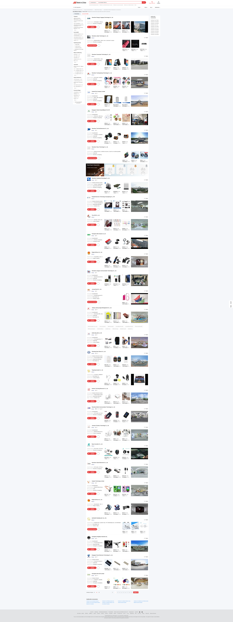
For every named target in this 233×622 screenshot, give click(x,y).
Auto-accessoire (103, 326)
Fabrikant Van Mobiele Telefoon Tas (157, 31)
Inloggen (158, 3)
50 (99, 592)
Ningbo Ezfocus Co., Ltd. (97, 252)
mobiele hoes (107, 328)
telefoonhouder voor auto (92, 326)
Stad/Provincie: (90, 23)
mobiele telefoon (100, 328)
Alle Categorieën (77, 7)
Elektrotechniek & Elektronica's (77, 19)
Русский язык (119, 613)
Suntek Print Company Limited (98, 91)
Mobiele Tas (130, 328)
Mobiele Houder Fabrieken (138, 602)
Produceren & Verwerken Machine (78, 28)
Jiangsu (76, 96)
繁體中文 (90, 613)
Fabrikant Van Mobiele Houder (156, 21)
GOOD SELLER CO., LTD (97, 333)
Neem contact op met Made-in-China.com (121, 611)
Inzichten (136, 611)
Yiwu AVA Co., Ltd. (96, 215)
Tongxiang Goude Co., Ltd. (97, 370)
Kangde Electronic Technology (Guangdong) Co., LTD (103, 196)
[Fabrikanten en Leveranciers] (79, 2)
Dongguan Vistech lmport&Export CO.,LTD (101, 110)
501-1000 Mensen (78, 86)
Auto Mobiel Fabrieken (106, 603)
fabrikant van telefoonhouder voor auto (106, 4)
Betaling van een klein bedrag (78, 50)
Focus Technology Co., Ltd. (115, 615)
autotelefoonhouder (129, 326)
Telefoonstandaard (91, 328)
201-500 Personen (78, 84)
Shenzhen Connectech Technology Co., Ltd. (101, 54)
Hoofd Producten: (90, 22)
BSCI (76, 60)
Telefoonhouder (111, 326)
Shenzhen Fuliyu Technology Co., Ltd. (100, 147)
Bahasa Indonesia (153, 613)
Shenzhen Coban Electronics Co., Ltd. (100, 462)
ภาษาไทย (139, 613)
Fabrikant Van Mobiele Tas (156, 23)
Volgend (135, 592)
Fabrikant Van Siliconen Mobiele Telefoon (93, 602)
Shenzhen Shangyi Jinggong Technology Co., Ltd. (102, 17)
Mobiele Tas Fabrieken (90, 603)
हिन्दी (135, 613)
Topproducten (131, 611)
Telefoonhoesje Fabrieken (122, 602)
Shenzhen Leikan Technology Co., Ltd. (100, 36)
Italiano (115, 613)
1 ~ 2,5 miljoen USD (78, 72)
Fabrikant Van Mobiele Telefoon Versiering (159, 34)
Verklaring (96, 611)
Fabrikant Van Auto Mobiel (156, 24)
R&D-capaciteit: (90, 79)
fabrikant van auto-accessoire (118, 4)
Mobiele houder (123, 328)
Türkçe (143, 613)
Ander (76, 40)
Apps (151, 7)
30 (96, 592)
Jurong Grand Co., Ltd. (97, 289)
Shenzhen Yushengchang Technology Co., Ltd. (102, 73)
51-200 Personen (78, 80)
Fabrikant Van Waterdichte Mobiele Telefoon (159, 32)
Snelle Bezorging (78, 47)
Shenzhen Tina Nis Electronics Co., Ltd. (100, 128)
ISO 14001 (77, 56)
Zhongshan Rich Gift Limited (98, 573)
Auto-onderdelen (78, 23)
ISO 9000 (76, 57)
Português (110, 613)
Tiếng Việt (147, 613)
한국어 (124, 613)
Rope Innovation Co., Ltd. (97, 444)
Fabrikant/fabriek (78, 34)
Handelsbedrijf (78, 35)
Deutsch (106, 613)
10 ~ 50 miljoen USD (78, 70)
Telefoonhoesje (115, 328)
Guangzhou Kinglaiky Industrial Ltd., (99, 536)
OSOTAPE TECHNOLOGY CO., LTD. (99, 518)
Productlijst (77, 13)
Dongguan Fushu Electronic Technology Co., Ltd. (102, 555)
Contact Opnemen (92, 27)
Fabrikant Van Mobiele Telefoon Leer (108, 602)
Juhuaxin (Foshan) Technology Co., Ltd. (100, 425)
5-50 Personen (78, 79)
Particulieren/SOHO (78, 37)
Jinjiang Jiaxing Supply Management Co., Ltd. (102, 307)
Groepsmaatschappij (78, 38)
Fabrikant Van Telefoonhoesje (156, 20)
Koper (139, 7)
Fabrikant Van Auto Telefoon (156, 28)
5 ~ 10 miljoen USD (78, 73)
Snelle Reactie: (89, 296)
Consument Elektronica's (78, 21)
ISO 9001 (77, 54)
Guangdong (77, 92)
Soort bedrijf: (89, 96)
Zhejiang (76, 93)
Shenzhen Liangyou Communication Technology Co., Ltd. (104, 270)
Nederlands (132, 613)
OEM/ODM (77, 44)
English (82, 613)
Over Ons (91, 611)
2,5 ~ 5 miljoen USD (78, 68)
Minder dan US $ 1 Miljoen (78, 67)
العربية (128, 613)
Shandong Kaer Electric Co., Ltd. (99, 351)
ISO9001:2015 (77, 59)
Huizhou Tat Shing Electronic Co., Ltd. (100, 388)
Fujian (76, 98)
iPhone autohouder (138, 326)
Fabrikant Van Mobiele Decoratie (157, 29)
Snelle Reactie (77, 46)
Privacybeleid (111, 611)
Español (102, 613)
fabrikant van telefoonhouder (129, 4)
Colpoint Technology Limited (98, 481)
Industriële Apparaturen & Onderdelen (78, 25)
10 (94, 592)
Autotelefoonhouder (119, 326)
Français (98, 613)
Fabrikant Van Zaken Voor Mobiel (157, 26)
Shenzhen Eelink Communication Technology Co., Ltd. (103, 407)
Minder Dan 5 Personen (78, 83)
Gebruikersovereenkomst (103, 611)
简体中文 (86, 613)
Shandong (77, 95)
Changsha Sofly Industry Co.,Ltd (99, 233)
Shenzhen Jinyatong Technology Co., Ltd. (101, 178)
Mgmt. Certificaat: (90, 206)
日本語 (95, 613)
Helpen (145, 7)
